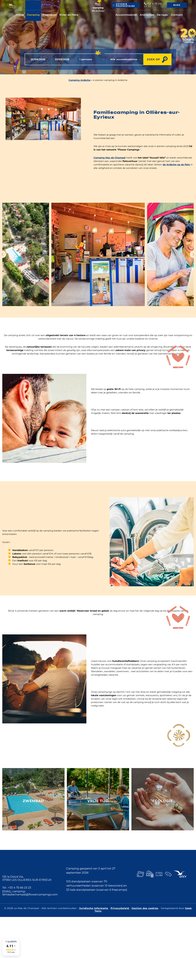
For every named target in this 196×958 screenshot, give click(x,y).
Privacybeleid (120, 908)
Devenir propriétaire (125, 5)
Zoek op (153, 59)
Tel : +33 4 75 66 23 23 (16, 887)
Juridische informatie (94, 908)
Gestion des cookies (145, 908)
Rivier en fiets (68, 14)
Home (20, 14)
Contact (177, 14)
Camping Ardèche (79, 80)
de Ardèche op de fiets (176, 164)
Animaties (147, 14)
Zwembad (49, 14)
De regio (162, 14)
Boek (177, 5)
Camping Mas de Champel (110, 157)
